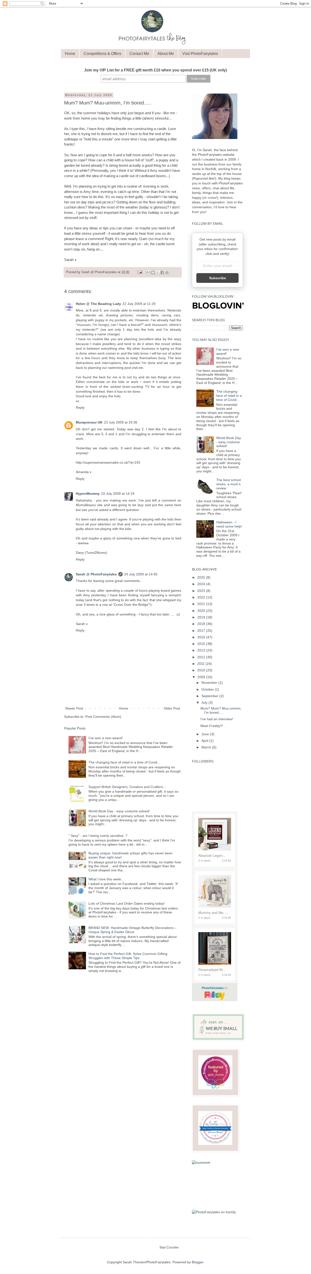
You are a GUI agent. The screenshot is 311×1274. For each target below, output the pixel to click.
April (205, 741)
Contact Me (139, 54)
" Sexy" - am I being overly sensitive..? (98, 836)
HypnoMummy (88, 493)
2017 (201, 631)
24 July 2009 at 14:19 (117, 493)
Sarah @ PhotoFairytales (96, 574)
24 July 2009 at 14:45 (140, 574)
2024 (201, 584)
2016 (201, 637)
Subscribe (217, 278)
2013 (201, 650)
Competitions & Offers (102, 54)
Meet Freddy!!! (211, 726)
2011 (201, 664)
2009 (201, 677)
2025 (201, 577)
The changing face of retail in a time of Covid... (124, 762)
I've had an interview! (216, 719)
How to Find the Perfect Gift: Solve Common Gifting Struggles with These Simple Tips (127, 956)
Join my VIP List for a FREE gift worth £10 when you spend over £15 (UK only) (155, 70)
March (206, 747)
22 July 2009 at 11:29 (139, 304)
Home (70, 54)
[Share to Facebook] (162, 272)
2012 (201, 657)
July (204, 702)
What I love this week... (106, 879)
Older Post (172, 708)
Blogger (197, 1262)
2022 (201, 597)
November (209, 683)
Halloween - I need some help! (229, 524)
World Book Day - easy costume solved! (119, 811)
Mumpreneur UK (89, 422)
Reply (80, 407)
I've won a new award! (105, 738)
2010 (201, 670)
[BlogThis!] (153, 272)
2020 (201, 611)
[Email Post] (139, 272)
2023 (201, 591)
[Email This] (148, 272)
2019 (201, 617)
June (205, 734)
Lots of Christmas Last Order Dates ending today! (126, 903)
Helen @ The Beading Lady (98, 304)
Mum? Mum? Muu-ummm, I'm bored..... (221, 710)
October (208, 689)
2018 (201, 624)
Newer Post (74, 708)
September (210, 696)
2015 (201, 644)
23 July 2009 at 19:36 (120, 422)
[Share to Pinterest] (166, 272)
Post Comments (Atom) (103, 717)
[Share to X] (157, 272)
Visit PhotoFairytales (200, 54)
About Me (165, 54)
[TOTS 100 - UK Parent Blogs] (214, 1201)
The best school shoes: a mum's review (228, 484)
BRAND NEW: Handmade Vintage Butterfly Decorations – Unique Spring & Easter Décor (132, 930)
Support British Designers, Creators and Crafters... (127, 787)
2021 (201, 604)
